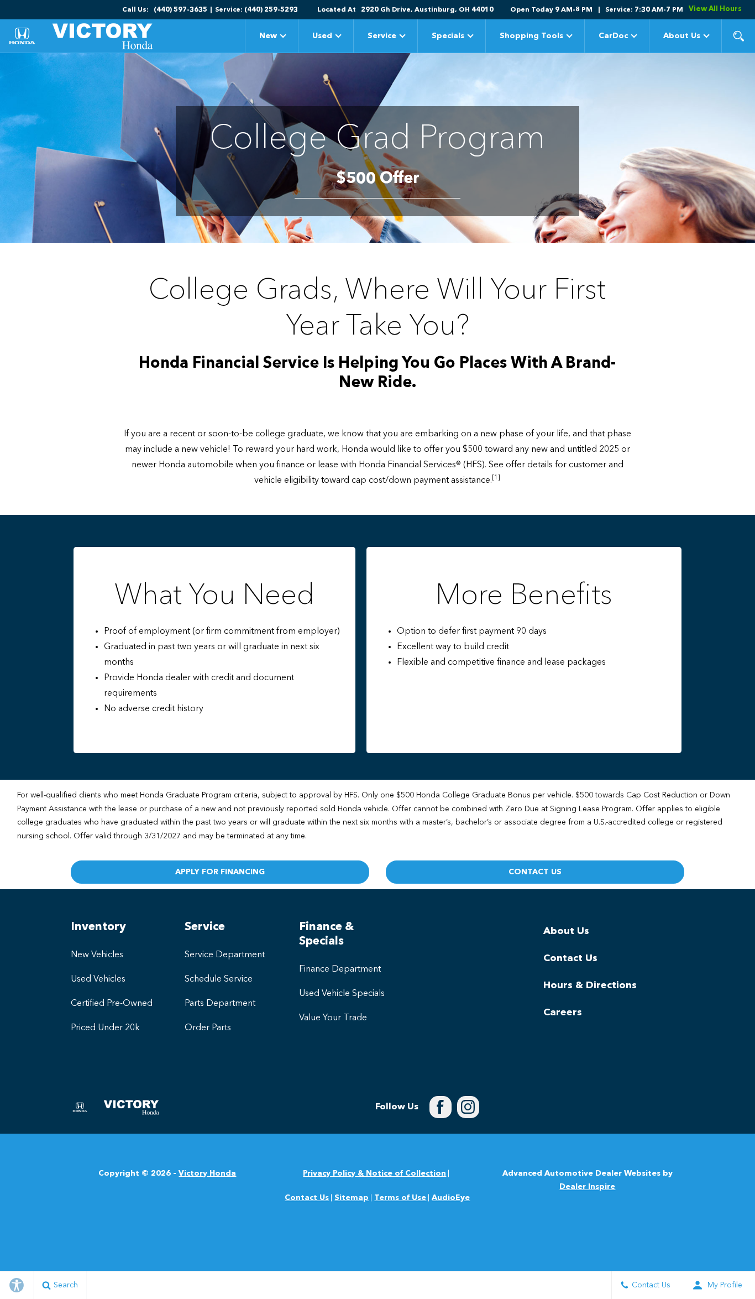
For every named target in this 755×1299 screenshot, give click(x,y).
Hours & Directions (590, 985)
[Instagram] (468, 1107)
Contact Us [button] (535, 872)
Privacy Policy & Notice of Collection (374, 1173)
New (268, 36)
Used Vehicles (98, 979)
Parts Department (220, 1003)
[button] (738, 36)
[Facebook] (440, 1107)
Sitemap (351, 1198)
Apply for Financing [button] (220, 872)
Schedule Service (219, 979)
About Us (681, 36)
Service (382, 36)
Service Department (225, 955)
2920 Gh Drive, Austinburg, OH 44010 (427, 10)
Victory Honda (207, 1173)
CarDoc (613, 36)
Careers (562, 1013)
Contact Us (570, 958)
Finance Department (340, 969)
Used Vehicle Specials (342, 993)
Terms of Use (400, 1198)
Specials (447, 38)
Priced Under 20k (105, 1028)
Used (322, 36)
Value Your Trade (333, 1018)
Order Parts (208, 1028)
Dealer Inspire (587, 1187)
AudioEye (451, 1198)
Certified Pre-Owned (112, 1003)
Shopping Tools (531, 36)
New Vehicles (97, 955)
